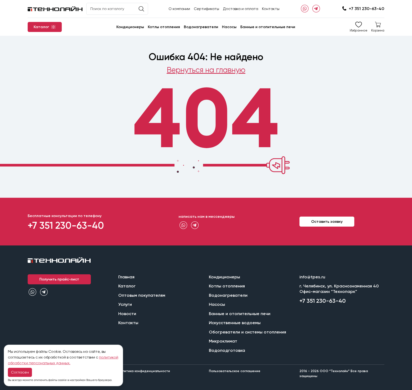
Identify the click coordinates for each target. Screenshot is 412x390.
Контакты (270, 8)
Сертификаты (206, 8)
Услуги (125, 304)
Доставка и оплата (240, 8)
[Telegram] (316, 9)
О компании (179, 8)
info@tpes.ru (312, 277)
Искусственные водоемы (235, 322)
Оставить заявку (327, 221)
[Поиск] (141, 9)
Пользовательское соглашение (234, 371)
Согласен (20, 372)
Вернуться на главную (206, 70)
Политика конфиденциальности (144, 371)
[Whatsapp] (304, 9)
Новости (127, 313)
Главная (126, 277)
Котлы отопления (164, 27)
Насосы (229, 27)
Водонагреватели (201, 27)
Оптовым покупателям (141, 295)
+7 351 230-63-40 (366, 8)
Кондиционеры (130, 27)
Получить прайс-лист (59, 279)
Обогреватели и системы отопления (247, 332)
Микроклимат (223, 341)
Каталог (127, 286)
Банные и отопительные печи (267, 27)
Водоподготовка (227, 350)
